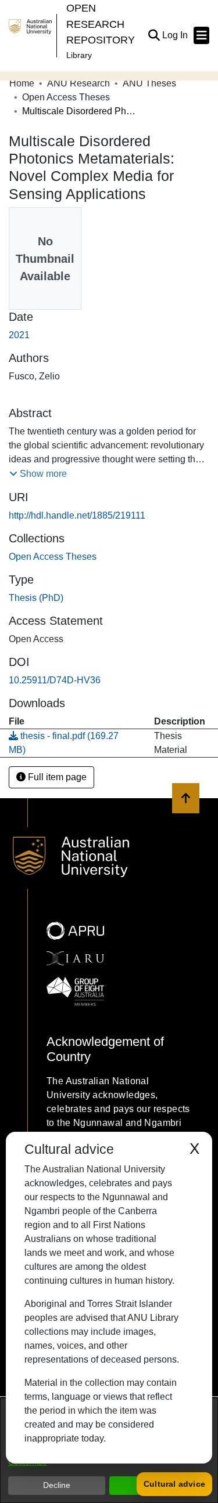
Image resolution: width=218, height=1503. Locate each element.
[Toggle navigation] (201, 35)
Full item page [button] (56, 777)
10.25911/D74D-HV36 (55, 680)
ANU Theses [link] (149, 83)
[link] (53, 557)
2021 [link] (19, 335)
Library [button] (79, 55)
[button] (153, 35)
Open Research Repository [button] (100, 24)
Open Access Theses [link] (66, 97)
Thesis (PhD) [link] (36, 598)
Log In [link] (175, 35)
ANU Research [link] (78, 83)
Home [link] (21, 83)
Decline (56, 1485)
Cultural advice (174, 1483)
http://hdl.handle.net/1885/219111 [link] (77, 515)
